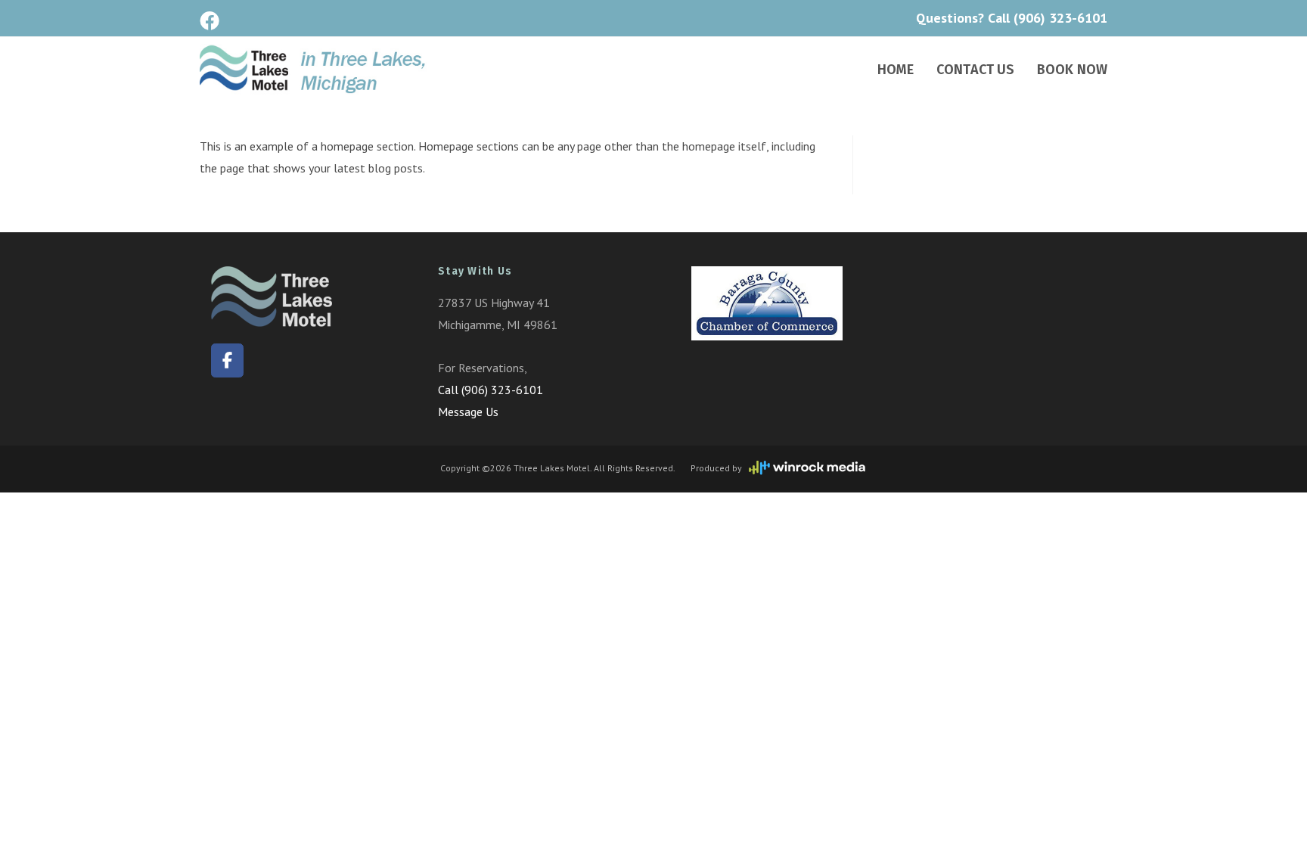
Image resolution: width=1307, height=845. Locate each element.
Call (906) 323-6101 (1047, 17)
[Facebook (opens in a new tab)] (212, 20)
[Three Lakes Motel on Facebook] (227, 360)
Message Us (468, 411)
